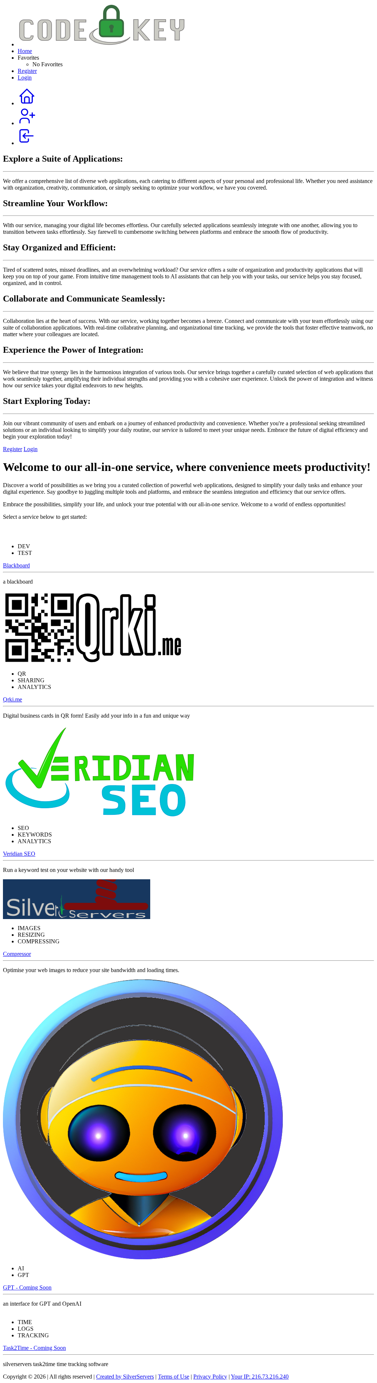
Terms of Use (173, 1376)
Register (27, 71)
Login (25, 77)
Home (25, 51)
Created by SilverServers (125, 1376)
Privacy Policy (210, 1376)
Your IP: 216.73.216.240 (260, 1376)
